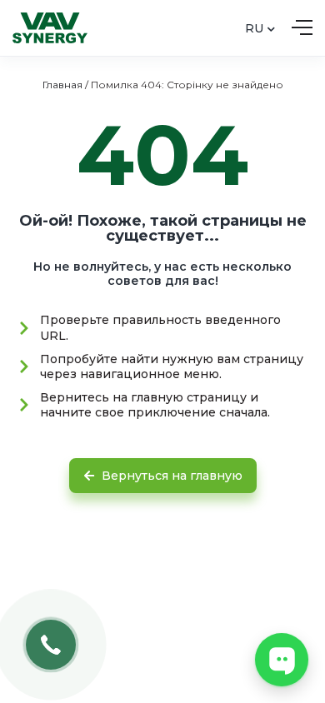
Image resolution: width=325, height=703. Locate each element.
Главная (62, 84)
